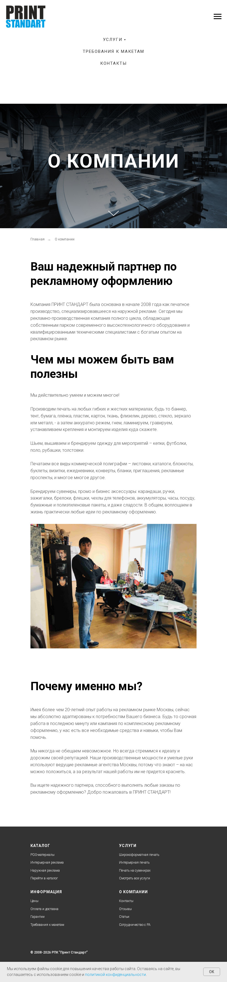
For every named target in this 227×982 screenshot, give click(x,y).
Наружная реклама (45, 870)
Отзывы (125, 909)
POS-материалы (42, 855)
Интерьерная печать (134, 862)
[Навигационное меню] (217, 16)
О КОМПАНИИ (133, 892)
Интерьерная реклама (47, 862)
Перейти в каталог (44, 878)
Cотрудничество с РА (135, 925)
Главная (37, 239)
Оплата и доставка (44, 909)
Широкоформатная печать (139, 855)
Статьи (124, 917)
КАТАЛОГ (40, 845)
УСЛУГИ (127, 845)
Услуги (112, 39)
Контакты (113, 63)
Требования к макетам (113, 51)
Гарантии (37, 917)
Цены (34, 901)
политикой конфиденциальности (115, 974)
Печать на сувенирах (135, 870)
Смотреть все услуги (134, 878)
